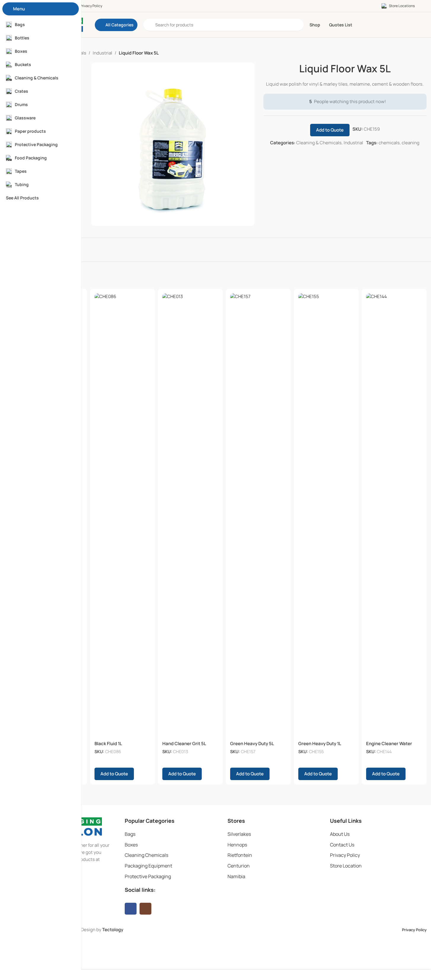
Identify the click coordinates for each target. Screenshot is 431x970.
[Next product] (423, 53)
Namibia (236, 876)
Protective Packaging (148, 876)
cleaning (410, 143)
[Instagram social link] (145, 909)
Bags (130, 834)
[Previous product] (408, 53)
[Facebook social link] (131, 909)
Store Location (346, 865)
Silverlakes (239, 834)
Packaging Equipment (148, 865)
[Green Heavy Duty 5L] (258, 515)
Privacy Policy (345, 855)
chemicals (389, 143)
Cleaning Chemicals (146, 855)
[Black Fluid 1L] (122, 515)
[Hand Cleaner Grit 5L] (190, 515)
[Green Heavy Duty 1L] (326, 515)
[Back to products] (415, 53)
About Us (340, 834)
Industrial (102, 53)
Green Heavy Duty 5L (252, 743)
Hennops (237, 844)
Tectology (112, 929)
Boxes (131, 844)
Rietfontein (239, 855)
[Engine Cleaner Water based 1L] (394, 515)
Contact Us (342, 844)
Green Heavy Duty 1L (319, 743)
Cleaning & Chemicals (319, 143)
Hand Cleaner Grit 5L (184, 743)
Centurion (238, 865)
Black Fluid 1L (108, 743)
